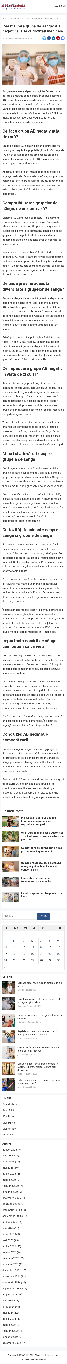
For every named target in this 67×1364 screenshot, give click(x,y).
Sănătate (15, 18)
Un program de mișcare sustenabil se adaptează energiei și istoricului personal (42, 836)
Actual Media (10, 1104)
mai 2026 (7, 1167)
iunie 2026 (8, 1161)
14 (41, 947)
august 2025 (9, 1222)
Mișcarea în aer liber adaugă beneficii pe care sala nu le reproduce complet (38, 821)
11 (14, 947)
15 (49, 947)
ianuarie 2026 (10, 1191)
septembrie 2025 (12, 1216)
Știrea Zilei (8, 1134)
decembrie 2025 (11, 1197)
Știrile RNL (29, 1355)
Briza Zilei (8, 1110)
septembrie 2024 (12, 1288)
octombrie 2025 (11, 1210)
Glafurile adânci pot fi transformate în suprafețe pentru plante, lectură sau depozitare (37, 1067)
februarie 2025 (10, 1258)
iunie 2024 (8, 1306)
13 (32, 947)
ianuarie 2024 (10, 1336)
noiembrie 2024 (11, 1276)
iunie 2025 (8, 1234)
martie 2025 (9, 1252)
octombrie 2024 (11, 1282)
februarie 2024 (10, 1330)
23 (58, 953)
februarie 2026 (10, 1185)
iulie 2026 (8, 1155)
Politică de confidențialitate (33, 1360)
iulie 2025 (8, 1228)
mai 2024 (7, 1312)
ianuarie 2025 (10, 1264)
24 (5, 960)
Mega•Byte (8, 1122)
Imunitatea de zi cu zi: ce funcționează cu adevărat (37, 880)
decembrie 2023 (11, 1342)
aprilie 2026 (9, 1173)
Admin (5, 38)
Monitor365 (9, 1128)
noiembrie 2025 (11, 1203)
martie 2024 (9, 1324)
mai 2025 (7, 1240)
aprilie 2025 (9, 1246)
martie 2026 (9, 1179)
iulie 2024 (8, 1300)
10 (5, 947)
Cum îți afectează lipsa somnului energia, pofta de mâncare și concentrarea (41, 866)
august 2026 (9, 1149)
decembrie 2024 (11, 1270)
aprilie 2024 (9, 1318)
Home (5, 18)
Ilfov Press (8, 1116)
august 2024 (9, 1294)
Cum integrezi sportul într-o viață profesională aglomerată (41, 849)
